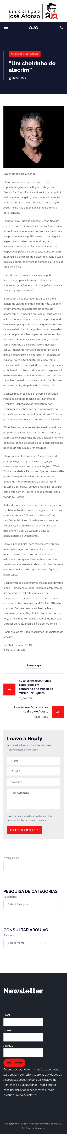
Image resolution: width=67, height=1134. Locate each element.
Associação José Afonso (24, 54)
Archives (8, 935)
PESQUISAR (11, 858)
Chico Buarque (34, 665)
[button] (62, 27)
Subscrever (14, 1062)
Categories (10, 897)
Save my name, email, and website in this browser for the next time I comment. (29, 818)
